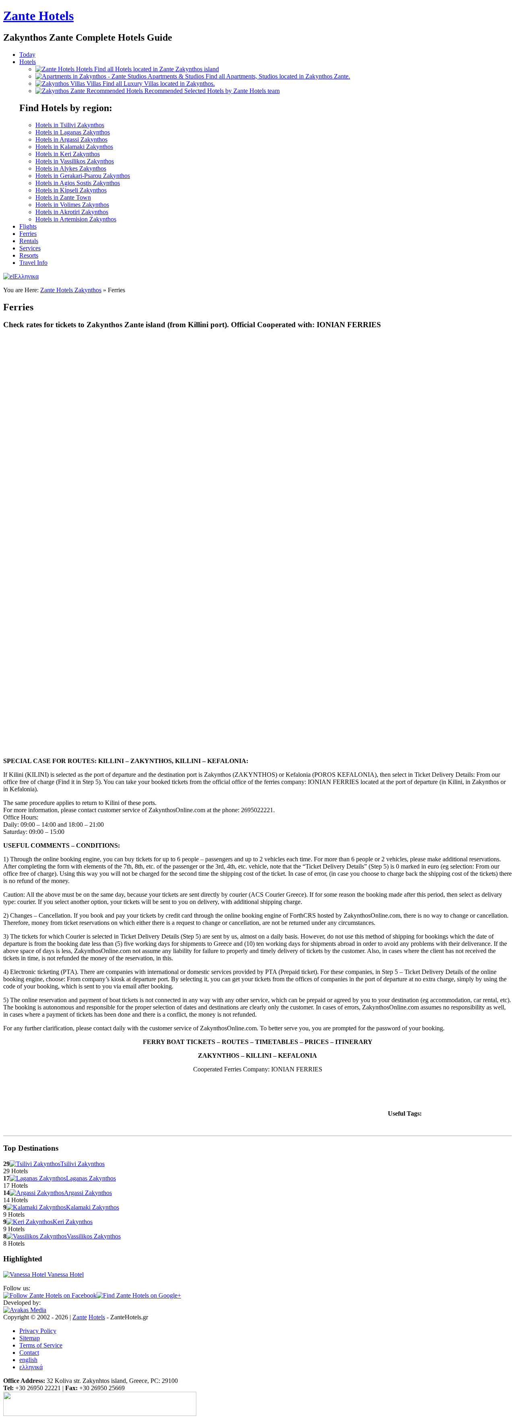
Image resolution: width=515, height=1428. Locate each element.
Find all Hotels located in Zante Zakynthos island (147, 69)
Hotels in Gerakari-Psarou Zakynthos (82, 175)
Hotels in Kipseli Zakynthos (71, 190)
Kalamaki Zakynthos (92, 1207)
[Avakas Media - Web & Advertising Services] (24, 1309)
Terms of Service (40, 1345)
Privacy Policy (37, 1330)
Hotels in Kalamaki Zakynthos (74, 146)
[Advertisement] (239, 1097)
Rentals (28, 240)
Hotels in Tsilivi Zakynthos (69, 125)
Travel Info (33, 262)
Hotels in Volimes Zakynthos (72, 204)
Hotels (27, 61)
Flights (28, 226)
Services (30, 248)
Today (27, 54)
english (28, 1359)
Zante (38, 15)
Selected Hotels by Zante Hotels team (212, 90)
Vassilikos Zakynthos (94, 1236)
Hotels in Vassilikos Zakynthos (74, 161)
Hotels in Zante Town (63, 197)
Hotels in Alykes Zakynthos (70, 168)
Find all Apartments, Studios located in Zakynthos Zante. (249, 76)
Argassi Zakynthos (88, 1192)
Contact (29, 1352)
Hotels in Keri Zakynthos (67, 154)
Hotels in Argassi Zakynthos (71, 139)
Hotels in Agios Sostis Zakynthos (77, 183)
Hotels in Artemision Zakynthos (75, 219)
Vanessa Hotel (65, 1274)
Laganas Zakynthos (91, 1178)
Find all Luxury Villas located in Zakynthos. (151, 83)
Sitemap (29, 1338)
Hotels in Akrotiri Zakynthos (71, 211)
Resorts (28, 255)
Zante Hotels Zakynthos (70, 290)
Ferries (28, 233)
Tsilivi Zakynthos (82, 1163)
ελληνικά (31, 1367)
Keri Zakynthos (73, 1221)
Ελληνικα (26, 276)
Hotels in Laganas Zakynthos (72, 132)
